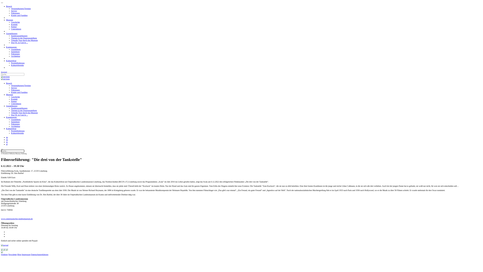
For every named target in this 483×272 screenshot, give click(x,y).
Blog (19, 254)
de (2, 72)
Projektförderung (18, 63)
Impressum (26, 254)
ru (5, 72)
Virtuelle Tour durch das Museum (24, 40)
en (3, 72)
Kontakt (14, 24)
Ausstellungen (11, 33)
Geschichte (15, 22)
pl (6, 72)
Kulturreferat (11, 61)
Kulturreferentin (17, 65)
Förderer (4, 254)
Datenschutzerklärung (39, 254)
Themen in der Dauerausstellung (24, 38)
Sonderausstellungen (19, 36)
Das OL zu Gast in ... (19, 43)
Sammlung (15, 52)
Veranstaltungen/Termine (21, 9)
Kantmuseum (11, 47)
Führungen (15, 13)
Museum (9, 20)
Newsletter (12, 254)
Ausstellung (16, 49)
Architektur (15, 56)
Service (14, 11)
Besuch (9, 6)
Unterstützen (16, 29)
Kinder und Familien (19, 15)
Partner (14, 27)
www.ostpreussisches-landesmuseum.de (17, 219)
